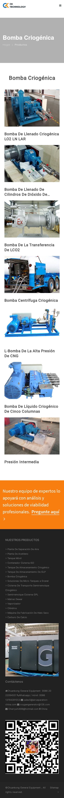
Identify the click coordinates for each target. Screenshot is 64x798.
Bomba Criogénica (17, 576)
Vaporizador (14, 603)
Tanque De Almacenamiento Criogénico (28, 567)
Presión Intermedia (21, 462)
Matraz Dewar (14, 599)
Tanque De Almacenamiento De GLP (26, 572)
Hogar (6, 44)
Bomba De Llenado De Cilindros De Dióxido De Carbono (25, 192)
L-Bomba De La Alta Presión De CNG (29, 353)
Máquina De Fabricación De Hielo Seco (28, 613)
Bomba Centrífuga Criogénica (31, 300)
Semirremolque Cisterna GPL (22, 594)
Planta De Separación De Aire (23, 549)
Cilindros (12, 608)
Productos (21, 44)
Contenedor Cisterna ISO (20, 563)
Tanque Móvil (14, 558)
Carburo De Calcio (17, 617)
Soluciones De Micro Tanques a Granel (28, 581)
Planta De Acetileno (17, 554)
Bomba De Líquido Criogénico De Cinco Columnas (31, 409)
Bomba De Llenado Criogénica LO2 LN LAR (31, 136)
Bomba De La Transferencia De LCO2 (29, 247)
